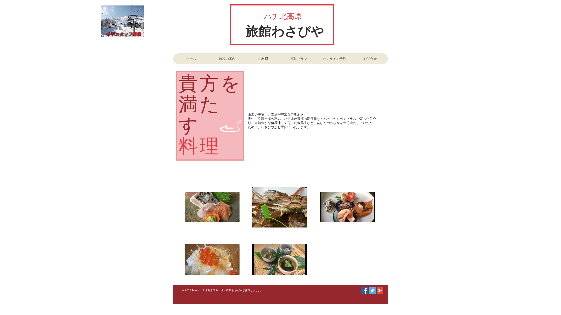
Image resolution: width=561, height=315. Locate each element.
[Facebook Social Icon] (364, 290)
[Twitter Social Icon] (372, 290)
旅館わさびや (285, 31)
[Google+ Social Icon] (380, 290)
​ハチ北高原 (283, 16)
